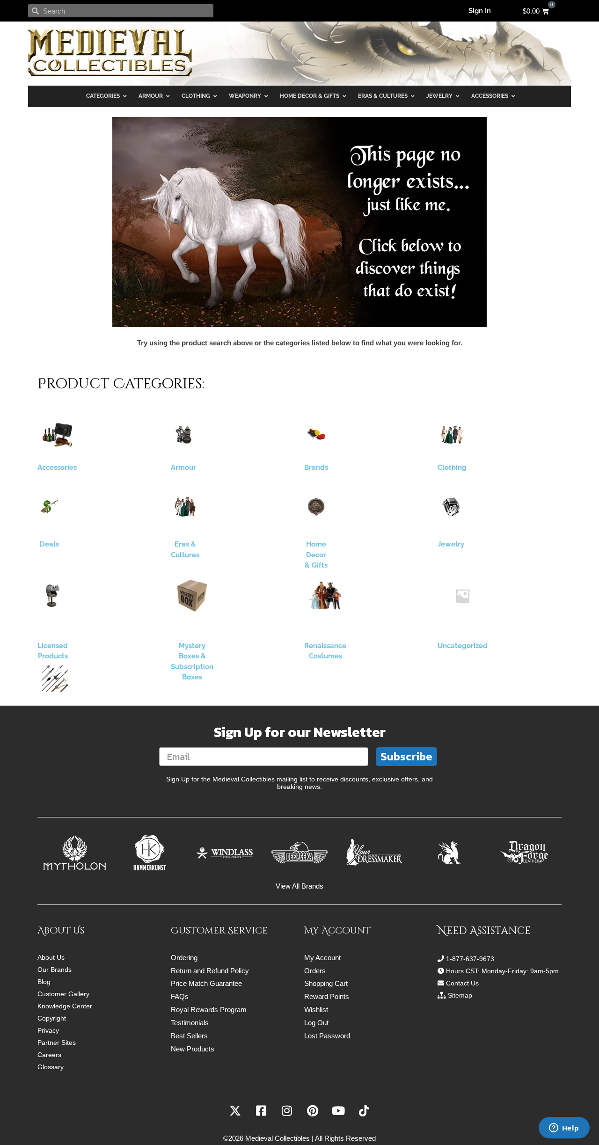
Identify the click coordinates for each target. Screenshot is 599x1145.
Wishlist (316, 1010)
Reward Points (326, 996)
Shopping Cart (326, 983)
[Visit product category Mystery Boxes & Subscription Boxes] (192, 595)
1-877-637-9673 (470, 959)
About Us (51, 957)
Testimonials (190, 1023)
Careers (49, 1054)
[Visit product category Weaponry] (55, 678)
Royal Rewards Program (209, 1010)
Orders (315, 971)
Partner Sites (56, 1042)
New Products (192, 1049)
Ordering (184, 958)
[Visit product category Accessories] (57, 434)
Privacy (48, 1030)
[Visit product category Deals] (49, 507)
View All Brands (299, 886)
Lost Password (327, 1036)
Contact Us (462, 983)
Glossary (50, 1067)
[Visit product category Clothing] (452, 434)
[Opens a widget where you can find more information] (564, 1128)
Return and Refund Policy (210, 971)
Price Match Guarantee (206, 983)
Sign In (479, 11)
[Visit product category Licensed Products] (52, 595)
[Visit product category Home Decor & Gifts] (316, 507)
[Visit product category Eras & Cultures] (185, 507)
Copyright (51, 1018)
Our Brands (54, 969)
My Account (322, 958)
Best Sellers (189, 1036)
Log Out (316, 1023)
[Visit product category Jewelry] (451, 507)
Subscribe (406, 756)
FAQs (180, 996)
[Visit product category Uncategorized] (463, 595)
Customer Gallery (63, 994)
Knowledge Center (64, 1006)
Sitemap (460, 995)
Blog (44, 981)
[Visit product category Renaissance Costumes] (325, 595)
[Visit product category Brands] (316, 434)
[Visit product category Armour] (183, 434)
